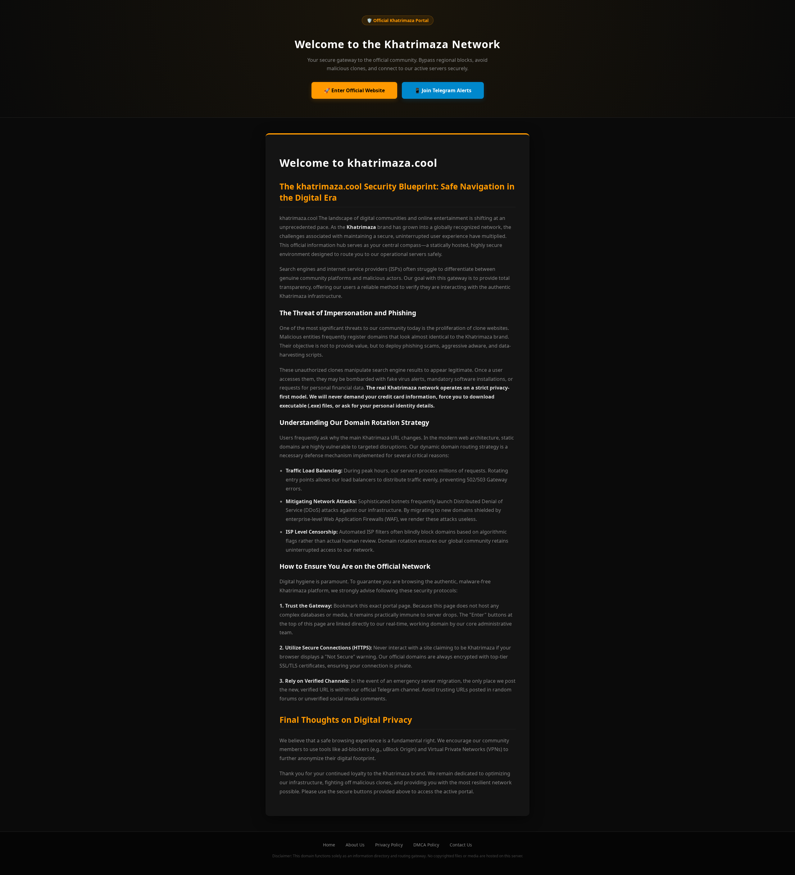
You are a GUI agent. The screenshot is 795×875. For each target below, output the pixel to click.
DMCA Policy (426, 845)
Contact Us (461, 845)
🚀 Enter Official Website (354, 90)
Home (329, 845)
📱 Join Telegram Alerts (442, 90)
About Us (355, 845)
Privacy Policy (389, 845)
